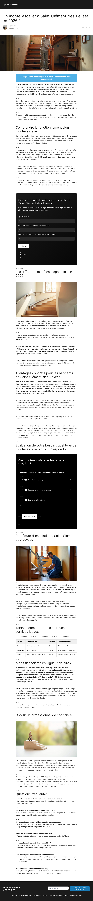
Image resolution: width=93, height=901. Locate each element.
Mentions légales (76, 896)
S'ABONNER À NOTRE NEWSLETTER (79, 888)
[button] (86, 4)
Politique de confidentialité (58, 896)
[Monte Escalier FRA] (11, 4)
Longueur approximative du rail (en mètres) (34, 225)
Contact (44, 896)
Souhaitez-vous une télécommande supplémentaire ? (37, 234)
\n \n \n (46, 480)
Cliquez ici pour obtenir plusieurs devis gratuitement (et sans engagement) (47, 78)
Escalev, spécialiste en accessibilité (44, 768)
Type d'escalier (23, 217)
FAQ (20, 896)
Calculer (23, 246)
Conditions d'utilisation (31, 896)
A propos (14, 896)
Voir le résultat (29, 517)
